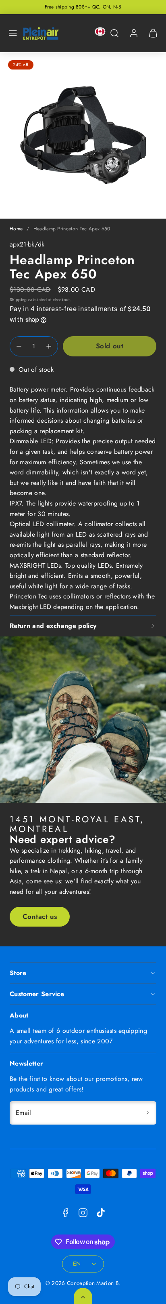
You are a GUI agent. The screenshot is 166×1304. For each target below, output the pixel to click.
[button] (13, 33)
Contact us (40, 916)
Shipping (18, 300)
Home (16, 228)
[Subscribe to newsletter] (147, 1113)
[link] (133, 33)
